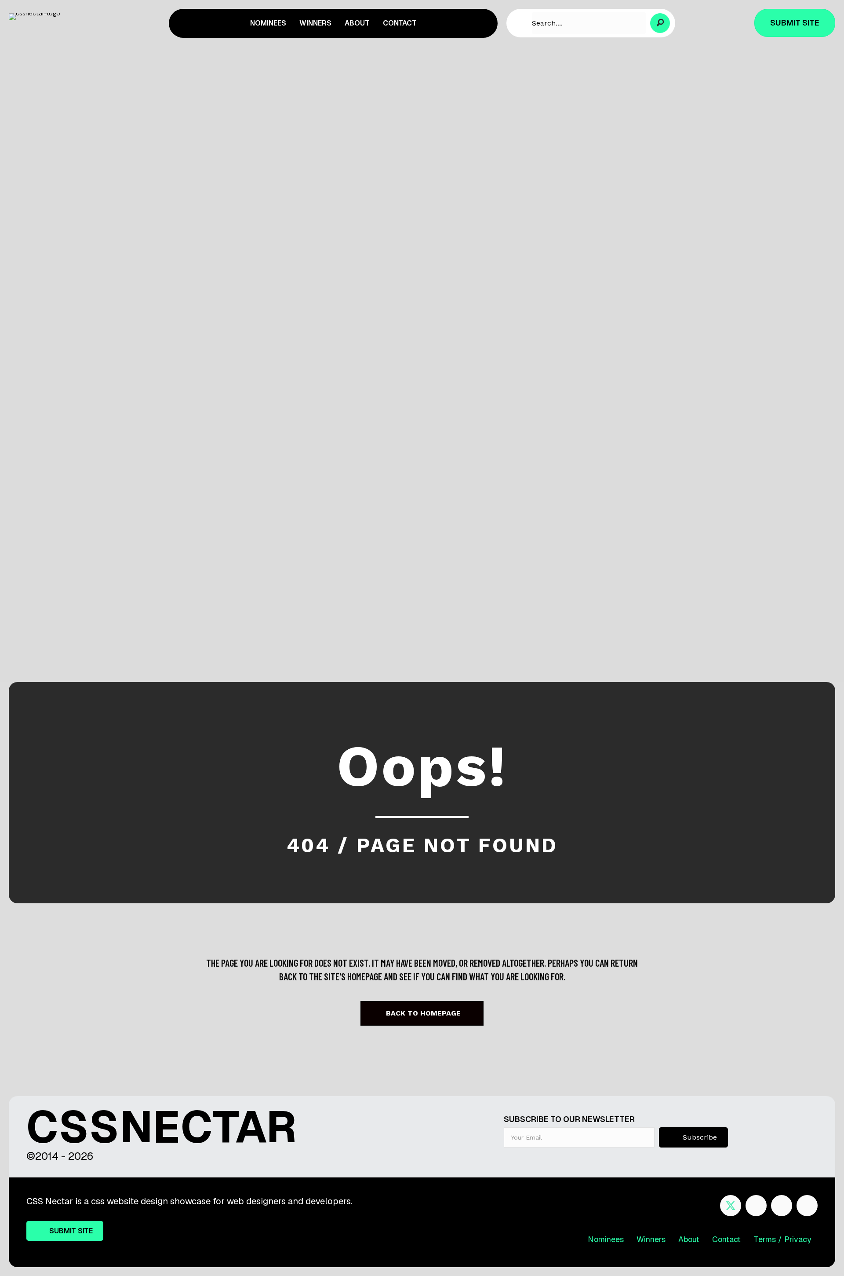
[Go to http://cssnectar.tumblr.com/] (807, 1205)
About (688, 1239)
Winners (651, 1239)
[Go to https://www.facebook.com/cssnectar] (756, 1205)
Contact (726, 1239)
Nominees (606, 1239)
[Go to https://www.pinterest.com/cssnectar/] (781, 1205)
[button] (660, 23)
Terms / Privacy (782, 1239)
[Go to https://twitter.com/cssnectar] (730, 1205)
